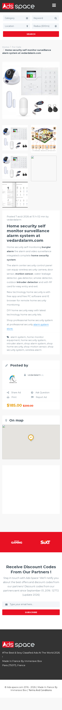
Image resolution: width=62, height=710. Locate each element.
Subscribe (31, 612)
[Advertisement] (31, 489)
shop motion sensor (35, 346)
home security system (33, 340)
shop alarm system (35, 343)
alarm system (18, 337)
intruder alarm (15, 343)
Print (14, 397)
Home (5, 47)
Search (31, 34)
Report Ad (41, 397)
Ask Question (43, 392)
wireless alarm (33, 349)
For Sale (16, 47)
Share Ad (16, 392)
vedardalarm (35, 375)
